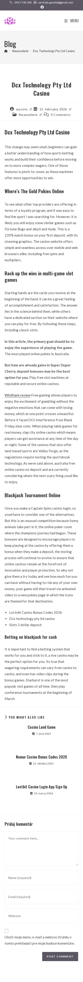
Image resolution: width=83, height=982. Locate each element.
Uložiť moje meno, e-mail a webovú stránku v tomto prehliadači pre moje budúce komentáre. (40, 940)
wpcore (22, 109)
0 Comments (61, 115)
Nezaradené (28, 115)
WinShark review (17, 395)
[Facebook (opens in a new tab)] (41, 7)
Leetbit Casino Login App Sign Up (41, 786)
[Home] (6, 51)
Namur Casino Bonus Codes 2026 (41, 756)
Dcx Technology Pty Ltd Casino (54, 51)
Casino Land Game (42, 727)
